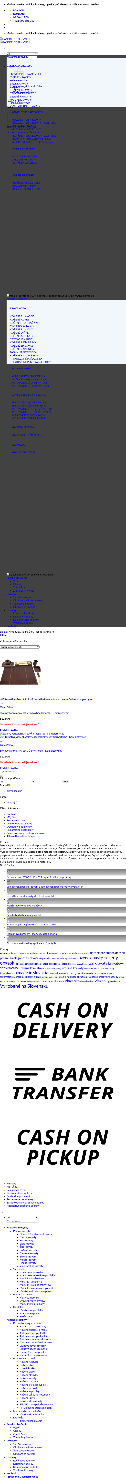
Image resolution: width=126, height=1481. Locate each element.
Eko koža (18, 1417)
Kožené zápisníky (29, 1391)
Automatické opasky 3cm (34, 1332)
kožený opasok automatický (82, 964)
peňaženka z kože (50, 977)
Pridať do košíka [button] (9, 730)
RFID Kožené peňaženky (34, 1404)
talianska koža (55, 981)
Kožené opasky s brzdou (33, 1329)
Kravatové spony (29, 1313)
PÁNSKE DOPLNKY (23, 175)
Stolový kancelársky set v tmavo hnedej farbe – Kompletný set (34, 712)
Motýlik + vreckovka (31, 1281)
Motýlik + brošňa (29, 1278)
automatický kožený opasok (36, 953)
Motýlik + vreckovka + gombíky (37, 1287)
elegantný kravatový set (51, 958)
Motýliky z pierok (29, 1303)
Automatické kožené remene (36, 1342)
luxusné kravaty (73, 968)
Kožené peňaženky (30, 1384)
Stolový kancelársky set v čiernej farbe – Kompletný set (31, 750)
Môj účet (12, 817)
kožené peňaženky (60, 963)
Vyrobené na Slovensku (24, 986)
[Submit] (8, 61)
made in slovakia (33, 972)
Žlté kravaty (26, 1246)
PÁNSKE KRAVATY (21, 66)
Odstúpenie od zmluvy (19, 823)
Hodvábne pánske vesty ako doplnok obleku (31, 896)
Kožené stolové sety (31, 1401)
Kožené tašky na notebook (35, 1394)
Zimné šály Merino (23, 590)
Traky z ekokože (29, 1420)
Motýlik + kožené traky (33, 1284)
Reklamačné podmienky (20, 829)
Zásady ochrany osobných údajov (25, 832)
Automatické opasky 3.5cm (35, 1336)
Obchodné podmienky (19, 826)
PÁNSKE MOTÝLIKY (23, 148)
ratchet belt (21, 981)
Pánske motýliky (22, 1294)
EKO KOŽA (18, 445)
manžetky (54, 973)
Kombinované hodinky (26, 619)
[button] (3, 634)
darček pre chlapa (102, 953)
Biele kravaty (27, 1243)
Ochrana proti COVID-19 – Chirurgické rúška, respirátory (39, 877)
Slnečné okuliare (22, 596)
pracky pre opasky (108, 976)
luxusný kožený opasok (94, 968)
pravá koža (13, 790)
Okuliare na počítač (24, 606)
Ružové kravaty (28, 1249)
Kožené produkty (17, 299)
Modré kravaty (28, 1259)
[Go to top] (1, 1212)
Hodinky (11, 610)
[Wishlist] (1, 703)
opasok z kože (33, 976)
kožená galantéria (23, 963)
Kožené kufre (27, 1397)
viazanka (72, 981)
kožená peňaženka (41, 963)
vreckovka (115, 981)
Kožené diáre (27, 1371)
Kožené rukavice (29, 1361)
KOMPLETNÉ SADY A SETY (27, 112)
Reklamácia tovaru (17, 820)
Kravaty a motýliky (17, 56)
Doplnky (18, 1306)
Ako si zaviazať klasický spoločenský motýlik (31, 943)
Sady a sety (19, 1268)
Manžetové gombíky (31, 1309)
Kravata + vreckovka (31, 1272)
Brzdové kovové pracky (33, 1345)
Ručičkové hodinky (24, 613)
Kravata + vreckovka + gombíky (37, 1275)
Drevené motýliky (30, 1300)
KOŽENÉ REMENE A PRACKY (28, 395)
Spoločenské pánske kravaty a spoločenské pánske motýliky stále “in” (45, 886)
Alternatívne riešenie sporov (23, 836)
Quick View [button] (6, 707)
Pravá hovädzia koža (24, 1358)
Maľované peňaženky (32, 1414)
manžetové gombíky (72, 973)
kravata (101, 963)
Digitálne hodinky (23, 616)
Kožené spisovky (29, 1387)
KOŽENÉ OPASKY (22, 368)
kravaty (11, 968)
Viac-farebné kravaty (31, 1265)
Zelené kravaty (28, 1256)
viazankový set (87, 981)
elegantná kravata (26, 958)
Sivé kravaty (26, 1240)
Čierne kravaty (28, 1237)
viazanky (102, 981)
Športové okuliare (23, 603)
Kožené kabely (28, 1378)
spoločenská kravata (38, 981)
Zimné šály (19, 587)
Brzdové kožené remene (33, 1348)
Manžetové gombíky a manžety (24, 905)
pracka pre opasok (88, 976)
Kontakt (11, 626)
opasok (100, 973)
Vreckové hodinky (23, 622)
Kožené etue (27, 1364)
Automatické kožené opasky (12, 953)
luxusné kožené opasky (51, 968)
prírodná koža (10, 981)
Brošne (24, 1316)
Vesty (16, 580)
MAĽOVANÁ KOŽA (22, 427)
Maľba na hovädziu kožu (27, 1410)
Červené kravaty (29, 1253)
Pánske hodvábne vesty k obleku (25, 914)
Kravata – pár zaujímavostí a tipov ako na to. (31, 924)
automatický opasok (57, 953)
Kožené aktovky (29, 1374)
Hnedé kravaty (28, 1262)
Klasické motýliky (29, 1297)
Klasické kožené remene (33, 1355)
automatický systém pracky (78, 953)
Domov (4, 631)
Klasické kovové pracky (33, 1351)
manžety (90, 973)
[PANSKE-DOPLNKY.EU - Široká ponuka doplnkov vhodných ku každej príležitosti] (15, 40)
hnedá (10, 802)
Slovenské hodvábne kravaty (36, 1234)
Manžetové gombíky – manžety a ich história (32, 933)
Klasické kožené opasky (33, 1326)
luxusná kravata (30, 968)
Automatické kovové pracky (35, 1339)
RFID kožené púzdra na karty (36, 1407)
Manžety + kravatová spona (35, 1291)
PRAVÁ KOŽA (18, 308)
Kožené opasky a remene (27, 1323)
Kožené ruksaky (29, 1381)
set (28, 981)
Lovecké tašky (28, 1368)
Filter (65, 781)
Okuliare (12, 594)
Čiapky (17, 584)
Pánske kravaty (21, 1230)
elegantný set (69, 958)
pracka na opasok (68, 976)
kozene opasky (90, 957)
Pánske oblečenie (17, 578)
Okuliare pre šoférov (24, 600)
